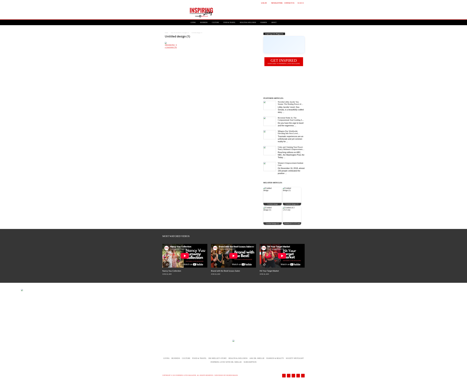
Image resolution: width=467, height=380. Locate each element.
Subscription (250, 362)
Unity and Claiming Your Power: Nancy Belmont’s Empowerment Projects (290, 148)
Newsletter (276, 3)
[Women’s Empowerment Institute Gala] (269, 166)
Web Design (219, 375)
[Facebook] (283, 376)
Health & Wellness (248, 22)
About (274, 22)
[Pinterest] (293, 376)
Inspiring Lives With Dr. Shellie (226, 362)
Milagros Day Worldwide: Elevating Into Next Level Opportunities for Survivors (288, 132)
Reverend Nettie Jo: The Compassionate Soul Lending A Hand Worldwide (290, 119)
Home (166, 33)
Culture (215, 22)
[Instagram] (288, 376)
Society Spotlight (295, 358)
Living (193, 22)
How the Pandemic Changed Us (180, 33)
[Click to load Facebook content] (284, 44)
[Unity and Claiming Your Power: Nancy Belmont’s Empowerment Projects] (269, 150)
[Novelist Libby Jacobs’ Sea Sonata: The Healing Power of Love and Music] (269, 105)
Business (203, 22)
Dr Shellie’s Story (217, 358)
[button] (299, 2)
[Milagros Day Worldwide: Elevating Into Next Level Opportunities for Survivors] (269, 134)
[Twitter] (298, 376)
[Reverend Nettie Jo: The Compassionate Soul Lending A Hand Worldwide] (269, 121)
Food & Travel (229, 22)
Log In (264, 3)
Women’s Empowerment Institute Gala (290, 164)
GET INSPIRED (284, 61)
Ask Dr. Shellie (256, 358)
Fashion (263, 22)
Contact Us (289, 3)
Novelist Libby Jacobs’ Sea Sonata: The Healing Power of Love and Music (289, 103)
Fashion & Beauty (275, 358)
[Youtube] (302, 376)
